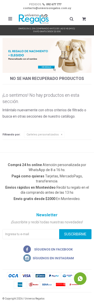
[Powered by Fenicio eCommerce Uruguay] (83, 298)
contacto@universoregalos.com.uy (47, 8)
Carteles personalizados (43, 134)
